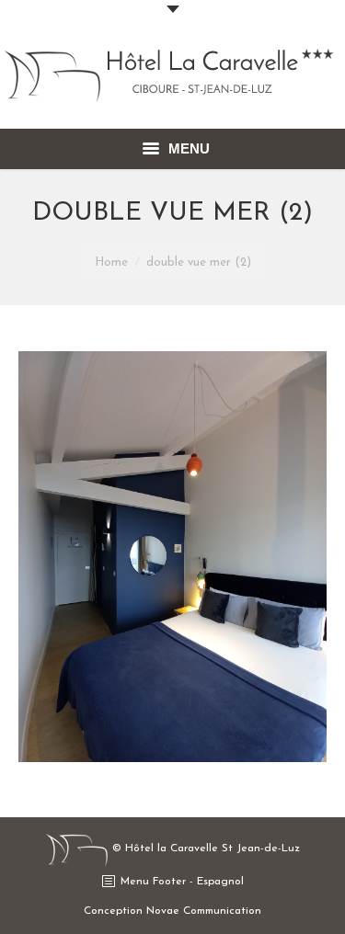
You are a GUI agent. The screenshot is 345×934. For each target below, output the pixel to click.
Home (111, 262)
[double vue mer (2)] (172, 556)
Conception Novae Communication (172, 911)
